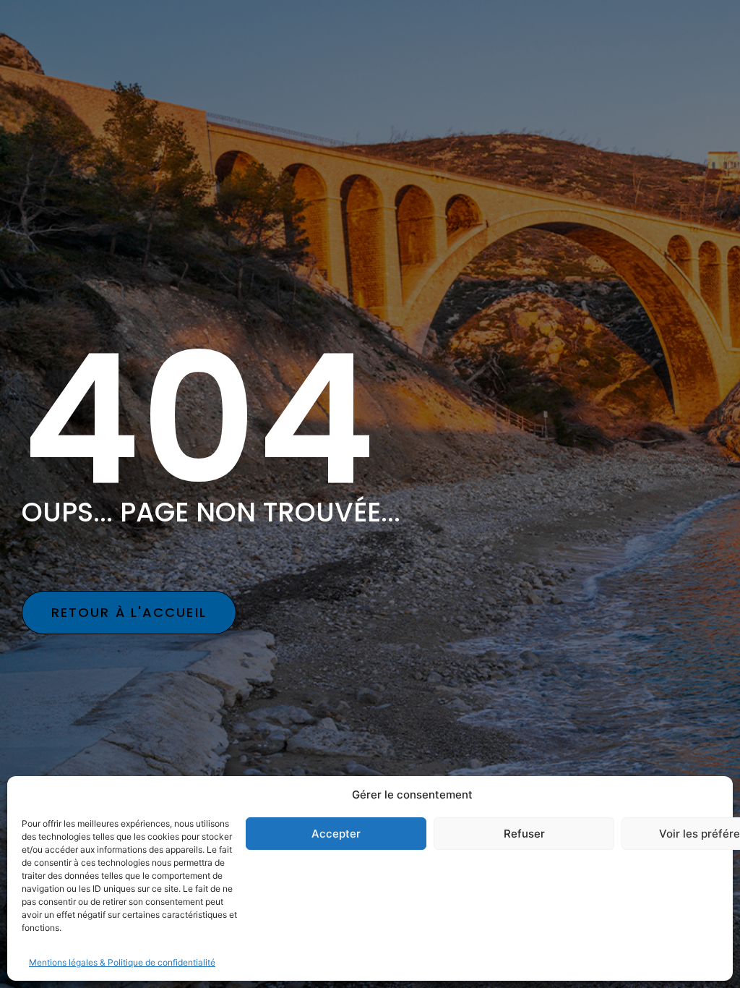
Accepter (336, 833)
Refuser (524, 833)
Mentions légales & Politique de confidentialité (122, 962)
